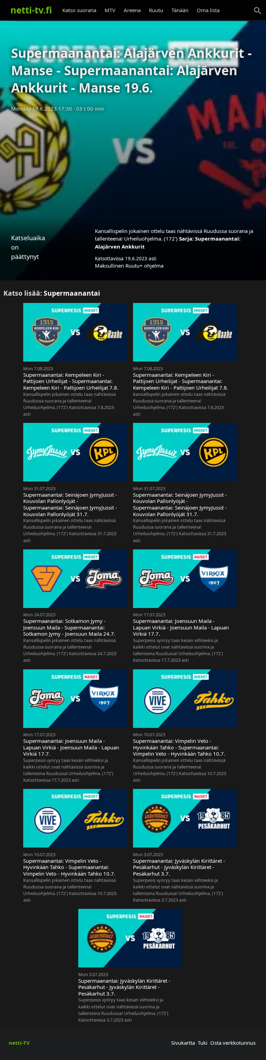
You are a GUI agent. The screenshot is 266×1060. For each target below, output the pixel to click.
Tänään (179, 10)
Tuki (202, 1042)
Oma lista (208, 10)
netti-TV (19, 1042)
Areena (132, 10)
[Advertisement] (133, 167)
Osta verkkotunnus (233, 1042)
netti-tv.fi (31, 10)
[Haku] (257, 10)
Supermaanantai (72, 293)
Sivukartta (183, 1042)
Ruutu (156, 10)
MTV (110, 10)
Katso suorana (79, 10)
